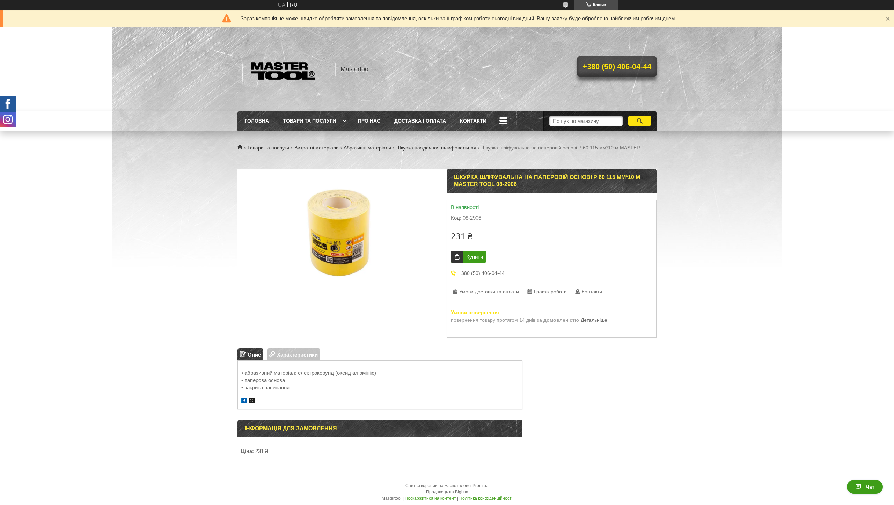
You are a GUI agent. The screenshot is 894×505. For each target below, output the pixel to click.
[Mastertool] (282, 69)
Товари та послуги (309, 121)
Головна (256, 121)
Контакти (473, 121)
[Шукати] (639, 121)
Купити (474, 257)
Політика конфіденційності (486, 498)
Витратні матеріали (316, 148)
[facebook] (244, 401)
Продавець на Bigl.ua (447, 492)
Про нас (369, 121)
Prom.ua (480, 485)
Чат (870, 487)
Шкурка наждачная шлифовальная (436, 148)
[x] (252, 401)
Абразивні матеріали (367, 148)
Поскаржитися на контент (430, 498)
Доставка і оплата (420, 121)
